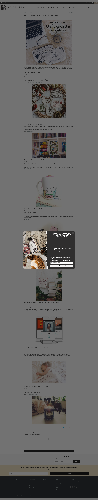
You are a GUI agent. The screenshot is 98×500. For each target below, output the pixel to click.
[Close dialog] (73, 233)
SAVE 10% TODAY (62, 265)
